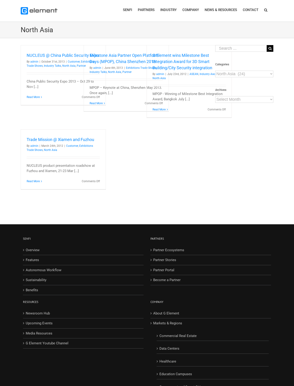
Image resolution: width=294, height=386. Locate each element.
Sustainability (36, 280)
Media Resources (39, 333)
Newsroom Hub (38, 313)
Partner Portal (163, 270)
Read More (33, 97)
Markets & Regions (167, 323)
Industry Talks (52, 65)
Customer (74, 61)
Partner (127, 72)
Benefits (32, 290)
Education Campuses (175, 374)
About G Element (166, 313)
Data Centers (169, 348)
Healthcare (167, 361)
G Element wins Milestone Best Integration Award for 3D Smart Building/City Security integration (182, 61)
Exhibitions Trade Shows (141, 67)
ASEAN (193, 74)
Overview (33, 250)
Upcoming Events (39, 323)
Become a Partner (167, 280)
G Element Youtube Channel (47, 343)
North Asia (69, 65)
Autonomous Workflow (43, 270)
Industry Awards (210, 74)
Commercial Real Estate (178, 336)
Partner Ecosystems (168, 250)
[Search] (266, 9)
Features (32, 260)
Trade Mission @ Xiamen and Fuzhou (60, 139)
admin (34, 61)
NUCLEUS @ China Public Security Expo (63, 55)
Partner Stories (164, 260)
